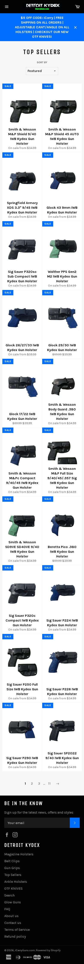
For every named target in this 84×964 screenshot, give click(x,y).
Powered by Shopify (48, 950)
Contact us (12, 923)
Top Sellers (12, 875)
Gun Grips (12, 868)
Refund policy (15, 936)
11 (49, 783)
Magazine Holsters (18, 854)
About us (11, 916)
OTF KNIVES (13, 888)
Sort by (42, 62)
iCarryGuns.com (25, 950)
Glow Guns (12, 902)
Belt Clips (12, 861)
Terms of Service (17, 930)
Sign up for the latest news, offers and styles (38, 812)
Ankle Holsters (15, 882)
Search (9, 895)
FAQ (7, 909)
